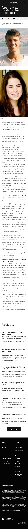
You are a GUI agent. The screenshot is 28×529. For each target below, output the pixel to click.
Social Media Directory (19, 475)
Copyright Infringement (22, 523)
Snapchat (19, 463)
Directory (4, 447)
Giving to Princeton (19, 450)
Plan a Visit (17, 442)
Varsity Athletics (18, 447)
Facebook (19, 456)
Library (3, 456)
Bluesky (18, 471)
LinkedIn (18, 466)
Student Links (5, 461)
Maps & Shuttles (18, 445)
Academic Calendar (6, 458)
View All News (14, 429)
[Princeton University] (7, 518)
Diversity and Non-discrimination (7, 485)
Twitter (18, 458)
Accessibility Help (6, 445)
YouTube (18, 469)
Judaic (10, 261)
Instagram (19, 461)
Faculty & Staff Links (6, 463)
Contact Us (4, 442)
